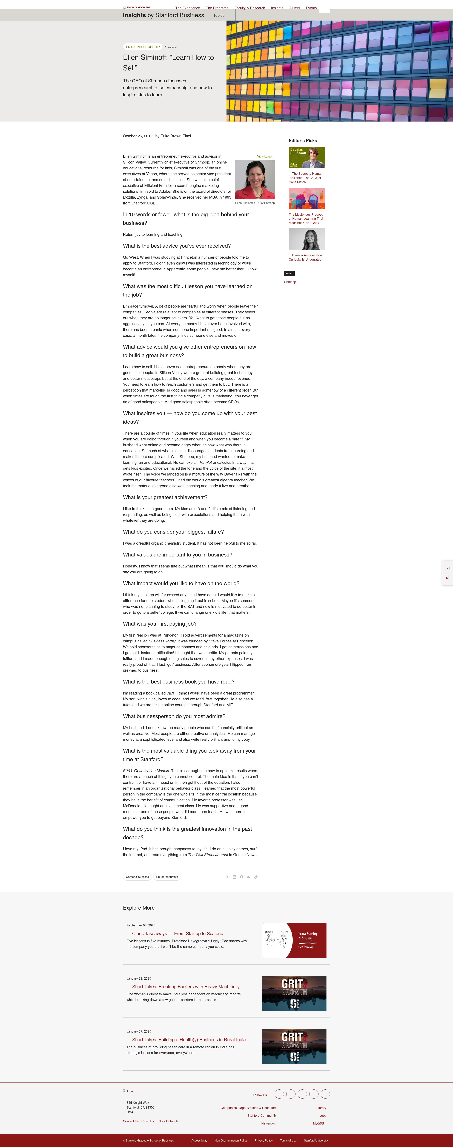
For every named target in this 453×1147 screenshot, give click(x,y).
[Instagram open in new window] (302, 1094)
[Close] (440, 573)
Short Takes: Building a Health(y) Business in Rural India (189, 1039)
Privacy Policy (265, 1140)
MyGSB (319, 1123)
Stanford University (317, 1140)
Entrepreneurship (143, 46)
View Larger (266, 156)
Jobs (323, 1115)
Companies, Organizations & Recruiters (249, 1107)
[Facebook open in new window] (291, 1094)
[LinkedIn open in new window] (325, 1094)
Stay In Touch (168, 1121)
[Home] (128, 1091)
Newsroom (269, 1123)
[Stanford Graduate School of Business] (137, 8)
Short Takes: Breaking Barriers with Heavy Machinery (186, 986)
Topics (218, 15)
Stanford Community (262, 1115)
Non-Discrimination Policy (232, 1140)
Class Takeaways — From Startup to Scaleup (177, 933)
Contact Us (131, 1121)
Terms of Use (289, 1140)
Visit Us (148, 1121)
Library (321, 1107)
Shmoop (291, 281)
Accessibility (200, 1140)
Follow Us (260, 1094)
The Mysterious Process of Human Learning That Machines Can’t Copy (306, 218)
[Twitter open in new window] (279, 1094)
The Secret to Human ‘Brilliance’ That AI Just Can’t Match (305, 177)
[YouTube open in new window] (314, 1094)
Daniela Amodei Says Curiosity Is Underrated (306, 257)
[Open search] (324, 7)
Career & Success (137, 877)
